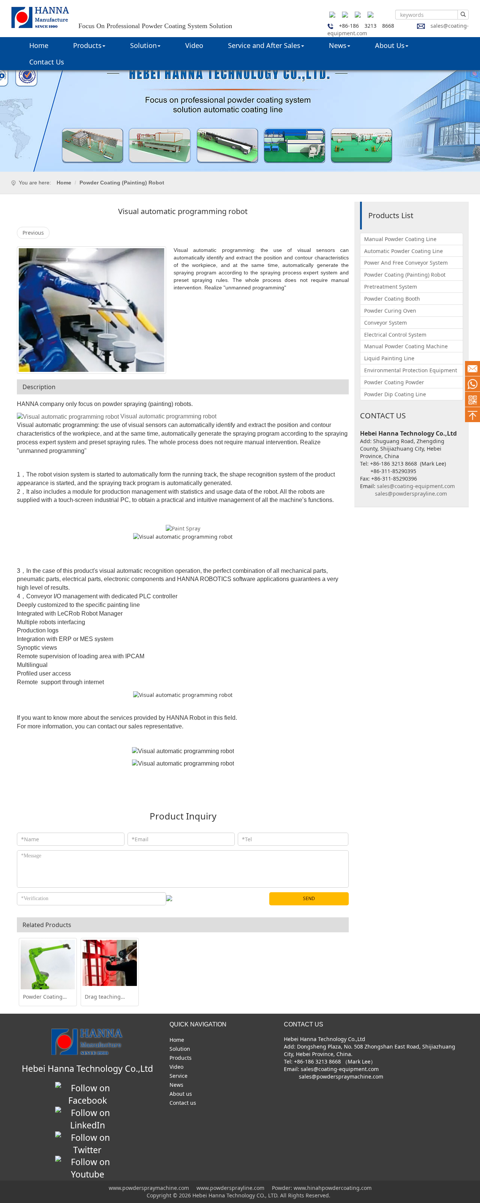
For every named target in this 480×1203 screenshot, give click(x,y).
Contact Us (46, 61)
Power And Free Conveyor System (406, 262)
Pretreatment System (390, 286)
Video (194, 45)
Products (181, 1057)
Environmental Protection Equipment (410, 370)
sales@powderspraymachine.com (340, 1076)
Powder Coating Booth (392, 298)
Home (38, 45)
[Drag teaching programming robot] (109, 963)
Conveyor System (385, 322)
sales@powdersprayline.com (410, 493)
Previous (33, 232)
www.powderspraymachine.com (149, 1187)
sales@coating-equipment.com (416, 486)
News (176, 1084)
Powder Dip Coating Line (395, 394)
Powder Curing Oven (390, 310)
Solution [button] (143, 45)
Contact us (183, 1102)
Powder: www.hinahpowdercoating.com (321, 1187)
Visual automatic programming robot (169, 416)
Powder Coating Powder (394, 382)
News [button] (337, 45)
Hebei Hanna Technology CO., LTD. (236, 1195)
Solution (180, 1048)
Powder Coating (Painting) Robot (122, 183)
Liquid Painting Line (389, 358)
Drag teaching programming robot (103, 996)
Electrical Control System (395, 334)
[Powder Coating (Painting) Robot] (48, 967)
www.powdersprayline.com (230, 1187)
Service (179, 1075)
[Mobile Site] (472, 399)
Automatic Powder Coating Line (403, 251)
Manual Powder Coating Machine (406, 346)
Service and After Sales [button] (264, 45)
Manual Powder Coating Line (400, 239)
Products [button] (87, 45)
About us (181, 1093)
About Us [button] (390, 45)
